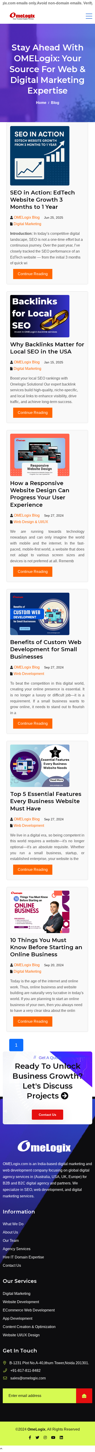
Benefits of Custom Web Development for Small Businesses (45, 649)
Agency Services (16, 1249)
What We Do (13, 1224)
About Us (10, 1232)
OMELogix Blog (27, 217)
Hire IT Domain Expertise (23, 1257)
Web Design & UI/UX (31, 522)
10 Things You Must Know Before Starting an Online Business (46, 947)
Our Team (11, 1241)
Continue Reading (33, 274)
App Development (17, 1318)
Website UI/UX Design (21, 1335)
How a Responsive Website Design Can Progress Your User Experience (39, 494)
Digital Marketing (27, 224)
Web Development (29, 674)
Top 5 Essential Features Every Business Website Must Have (45, 801)
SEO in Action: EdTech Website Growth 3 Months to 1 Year (42, 199)
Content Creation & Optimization (29, 1327)
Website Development (21, 1302)
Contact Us (47, 1114)
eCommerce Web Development (29, 1310)
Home (41, 103)
